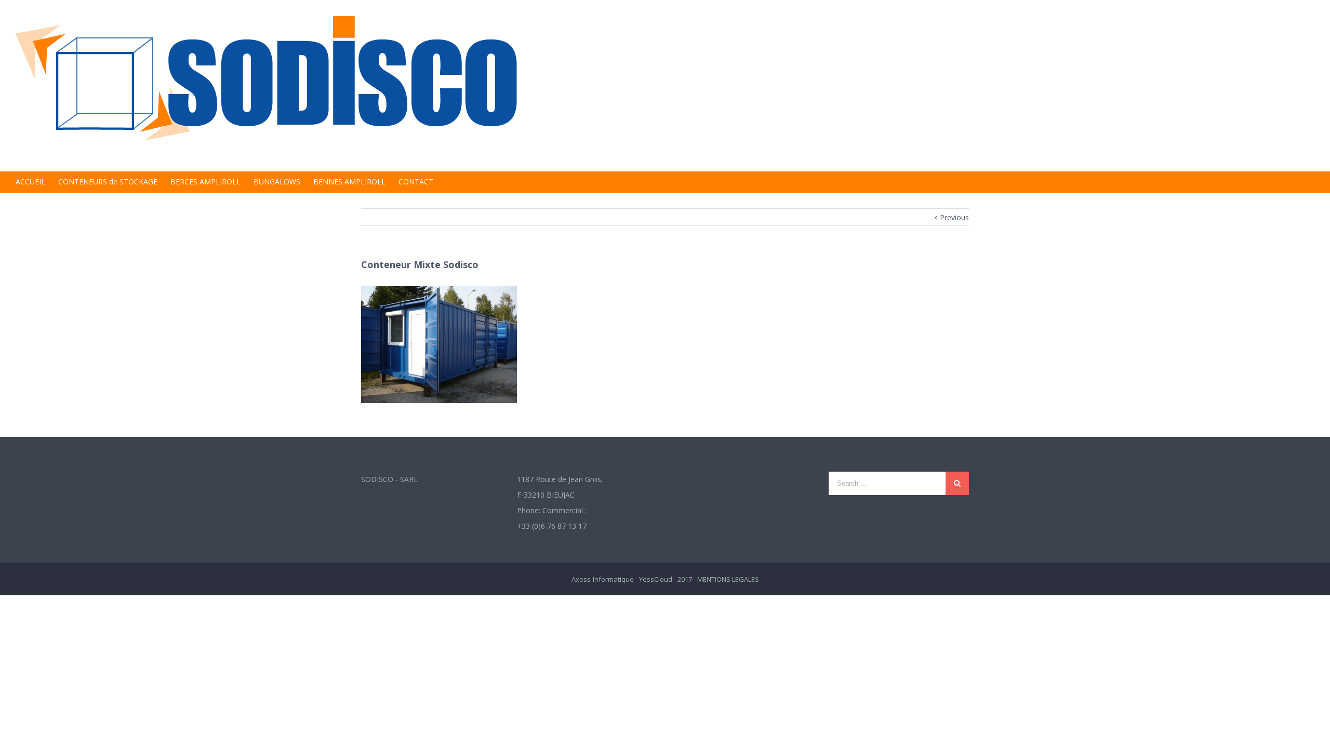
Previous (954, 217)
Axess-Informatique (602, 579)
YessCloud (655, 579)
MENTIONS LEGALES (728, 579)
